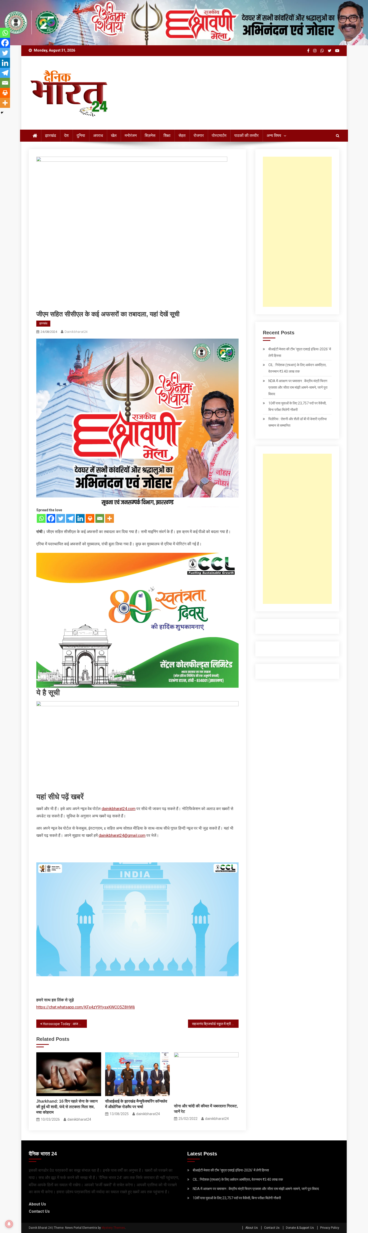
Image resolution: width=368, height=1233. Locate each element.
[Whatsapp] (41, 518)
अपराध (98, 135)
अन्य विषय (274, 135)
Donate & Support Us (300, 1227)
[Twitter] (60, 518)
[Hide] (2, 113)
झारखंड (50, 135)
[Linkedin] (80, 518)
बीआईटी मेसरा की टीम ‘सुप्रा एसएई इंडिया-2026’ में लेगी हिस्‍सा (299, 352)
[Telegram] (70, 518)
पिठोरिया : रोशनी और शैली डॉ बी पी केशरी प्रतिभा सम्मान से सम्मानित (297, 422)
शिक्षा (166, 135)
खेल (114, 135)
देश (66, 135)
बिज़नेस (150, 135)
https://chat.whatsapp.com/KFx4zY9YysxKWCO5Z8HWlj (85, 1007)
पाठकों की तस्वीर (246, 135)
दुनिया (81, 135)
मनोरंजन (131, 135)
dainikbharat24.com (118, 808)
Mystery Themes (113, 1227)
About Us (37, 1204)
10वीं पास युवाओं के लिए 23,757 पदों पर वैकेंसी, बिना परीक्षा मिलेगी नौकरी (297, 406)
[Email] (99, 518)
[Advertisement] (297, 232)
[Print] (90, 518)
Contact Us (39, 1211)
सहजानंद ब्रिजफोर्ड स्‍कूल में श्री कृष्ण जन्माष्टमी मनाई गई (215, 1024)
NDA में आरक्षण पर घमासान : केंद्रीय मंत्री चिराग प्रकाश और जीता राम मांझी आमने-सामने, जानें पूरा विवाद (297, 387)
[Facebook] (51, 518)
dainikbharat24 (76, 332)
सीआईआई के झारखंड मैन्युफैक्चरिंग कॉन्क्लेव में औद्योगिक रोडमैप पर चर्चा (136, 1104)
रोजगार (199, 135)
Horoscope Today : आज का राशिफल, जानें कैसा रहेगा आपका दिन (65, 1024)
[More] (109, 518)
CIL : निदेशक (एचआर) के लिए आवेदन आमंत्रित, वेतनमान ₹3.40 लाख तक (297, 368)
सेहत (182, 135)
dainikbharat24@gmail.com (122, 835)
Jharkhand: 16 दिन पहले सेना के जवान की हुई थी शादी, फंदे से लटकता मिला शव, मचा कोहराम (67, 1106)
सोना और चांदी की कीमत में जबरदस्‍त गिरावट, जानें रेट (206, 1109)
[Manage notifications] (9, 1224)
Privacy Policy (329, 1227)
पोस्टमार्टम (219, 135)
